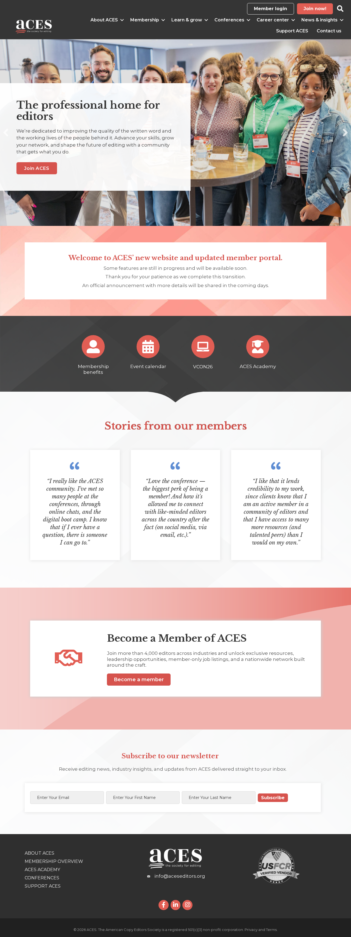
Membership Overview (54, 861)
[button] (5, 132)
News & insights (319, 20)
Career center (273, 20)
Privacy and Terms (261, 929)
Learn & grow (186, 20)
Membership (144, 20)
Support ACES (292, 30)
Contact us (329, 30)
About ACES (104, 20)
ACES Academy (42, 869)
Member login (270, 8)
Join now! (315, 8)
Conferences (229, 20)
